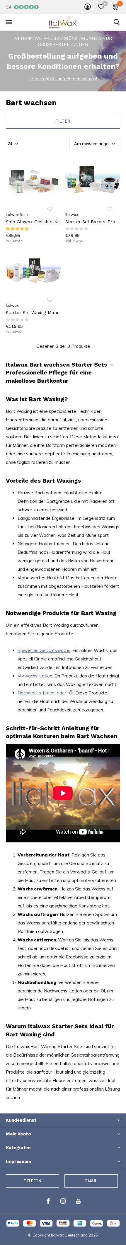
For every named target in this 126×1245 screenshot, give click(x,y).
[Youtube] (78, 1201)
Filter (62, 121)
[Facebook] (48, 1201)
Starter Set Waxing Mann (32, 312)
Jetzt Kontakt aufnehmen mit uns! (63, 78)
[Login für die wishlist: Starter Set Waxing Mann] (50, 300)
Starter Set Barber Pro (90, 221)
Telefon (32, 1180)
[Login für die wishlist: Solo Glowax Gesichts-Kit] (50, 209)
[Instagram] (63, 1201)
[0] (115, 7)
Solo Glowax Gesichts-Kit (33, 221)
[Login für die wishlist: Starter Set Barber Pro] (109, 209)
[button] (101, 7)
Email (91, 1180)
